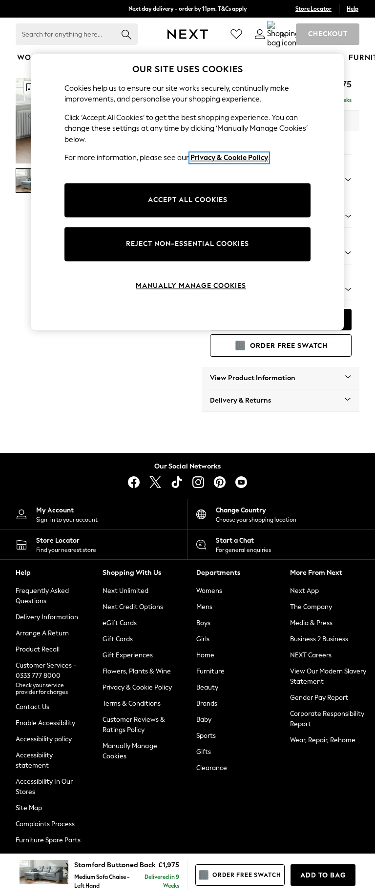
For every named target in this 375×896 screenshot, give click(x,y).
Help (352, 8)
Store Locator (313, 8)
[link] (260, 34)
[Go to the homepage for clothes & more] (187, 34)
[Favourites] (236, 34)
